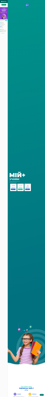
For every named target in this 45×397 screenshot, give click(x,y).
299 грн (20, 189)
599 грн (28, 189)
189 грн (13, 189)
